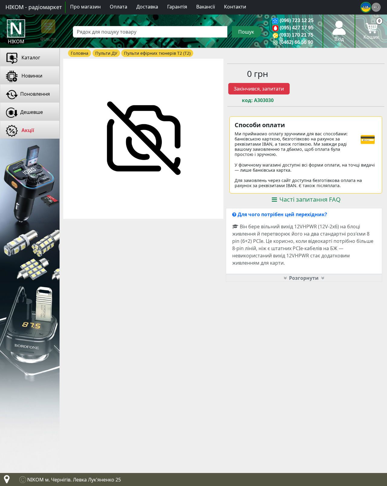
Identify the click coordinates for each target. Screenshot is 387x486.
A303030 (264, 100)
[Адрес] (5, 481)
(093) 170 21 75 (296, 35)
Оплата (118, 6)
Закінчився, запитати (259, 88)
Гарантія (177, 6)
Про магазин (85, 6)
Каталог (30, 57)
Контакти (235, 6)
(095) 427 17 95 (297, 27)
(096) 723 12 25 (297, 20)
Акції (27, 130)
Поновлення (35, 94)
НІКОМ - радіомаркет (33, 7)
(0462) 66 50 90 (296, 42)
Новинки (31, 75)
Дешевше (31, 112)
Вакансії (205, 6)
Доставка (147, 6)
